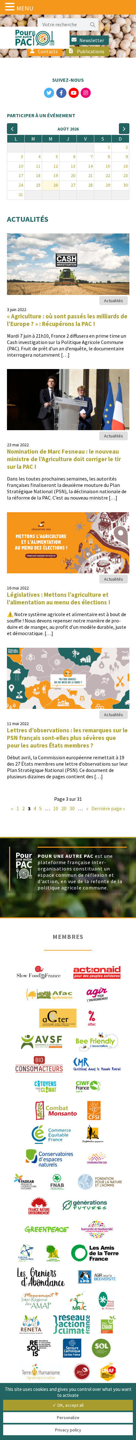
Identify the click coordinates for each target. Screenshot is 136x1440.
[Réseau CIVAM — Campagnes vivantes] (109, 1324)
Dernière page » (108, 808)
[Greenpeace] (46, 1229)
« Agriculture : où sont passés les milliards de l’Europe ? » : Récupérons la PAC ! (67, 320)
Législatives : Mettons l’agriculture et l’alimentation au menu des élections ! (58, 598)
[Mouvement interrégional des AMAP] (39, 1300)
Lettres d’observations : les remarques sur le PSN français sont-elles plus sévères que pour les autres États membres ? (67, 737)
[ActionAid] (97, 972)
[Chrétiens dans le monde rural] (97, 1064)
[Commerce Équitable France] (51, 1134)
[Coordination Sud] (96, 1157)
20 (63, 808)
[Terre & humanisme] (41, 1371)
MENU (24, 8)
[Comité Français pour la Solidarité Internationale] (94, 1110)
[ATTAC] (92, 1017)
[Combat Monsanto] (56, 1110)
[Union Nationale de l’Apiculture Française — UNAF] (109, 1371)
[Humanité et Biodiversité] (97, 1229)
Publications (90, 51)
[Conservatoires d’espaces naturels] (49, 1157)
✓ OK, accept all (68, 1405)
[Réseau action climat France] (71, 1324)
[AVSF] (41, 1041)
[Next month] (124, 128)
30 (72, 808)
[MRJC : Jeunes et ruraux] (78, 1300)
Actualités (113, 300)
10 (55, 808)
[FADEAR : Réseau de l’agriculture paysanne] (25, 1181)
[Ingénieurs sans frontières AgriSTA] (25, 1252)
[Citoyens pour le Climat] (45, 1086)
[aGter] (58, 1017)
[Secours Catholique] (72, 1347)
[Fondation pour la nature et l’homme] (100, 1181)
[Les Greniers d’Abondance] (41, 1276)
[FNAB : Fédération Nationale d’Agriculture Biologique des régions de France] (57, 1181)
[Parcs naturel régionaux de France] (106, 1300)
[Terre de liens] (81, 1371)
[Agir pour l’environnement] (96, 994)
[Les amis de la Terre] (95, 1252)
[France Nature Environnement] (39, 1205)
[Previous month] (12, 128)
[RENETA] (31, 1324)
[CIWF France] (88, 1086)
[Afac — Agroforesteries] (49, 994)
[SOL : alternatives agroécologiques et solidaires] (101, 1347)
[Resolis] (38, 1347)
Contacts (48, 51)
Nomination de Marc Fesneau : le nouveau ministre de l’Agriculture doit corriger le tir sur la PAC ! (64, 459)
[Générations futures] (84, 1205)
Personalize (68, 1417)
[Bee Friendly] (97, 1041)
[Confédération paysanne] (92, 1134)
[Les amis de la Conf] (53, 1252)
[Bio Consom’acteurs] (39, 1064)
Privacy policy (68, 1430)
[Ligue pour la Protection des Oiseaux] (96, 1276)
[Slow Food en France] (39, 972)
